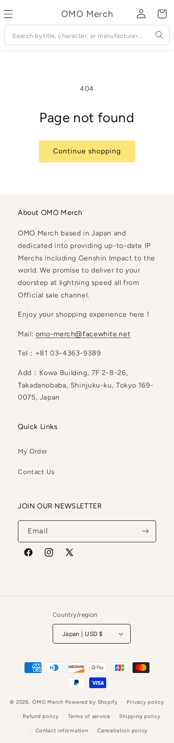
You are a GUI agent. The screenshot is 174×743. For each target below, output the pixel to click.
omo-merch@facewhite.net (83, 334)
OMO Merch (47, 702)
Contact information (62, 730)
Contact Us (36, 472)
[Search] (159, 35)
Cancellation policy (122, 730)
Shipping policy (139, 716)
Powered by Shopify (91, 702)
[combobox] (87, 35)
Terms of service (89, 716)
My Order (33, 451)
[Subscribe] (145, 531)
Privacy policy (145, 702)
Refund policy (41, 716)
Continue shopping (87, 151)
